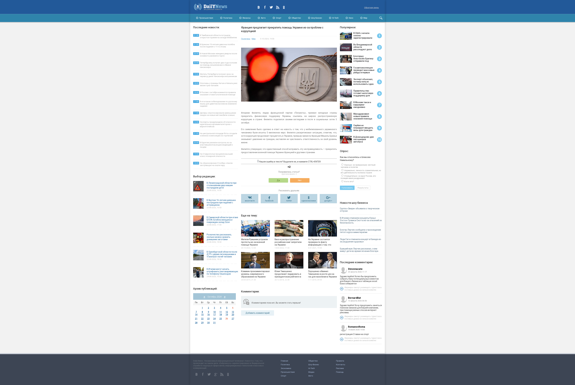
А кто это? (349, 181)
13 (233, 312)
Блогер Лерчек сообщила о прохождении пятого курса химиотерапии (360, 231)
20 (233, 314)
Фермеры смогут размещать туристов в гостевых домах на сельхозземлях (363, 288)
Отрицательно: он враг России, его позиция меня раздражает (358, 177)
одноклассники (309, 201)
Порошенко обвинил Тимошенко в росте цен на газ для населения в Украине (322, 274)
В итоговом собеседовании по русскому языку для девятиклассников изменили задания (215, 103)
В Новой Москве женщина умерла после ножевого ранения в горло (215, 54)
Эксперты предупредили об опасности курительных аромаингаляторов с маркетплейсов (215, 124)
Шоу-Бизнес (316, 18)
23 (208, 318)
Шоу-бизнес (313, 364)
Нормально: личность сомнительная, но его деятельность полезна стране (361, 171)
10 (214, 312)
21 (196, 318)
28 (196, 322)
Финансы (246, 18)
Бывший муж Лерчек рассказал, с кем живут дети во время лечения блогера (359, 249)
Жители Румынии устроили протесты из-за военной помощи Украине (254, 242)
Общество (296, 18)
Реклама (340, 368)
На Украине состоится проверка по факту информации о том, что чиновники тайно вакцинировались (319, 244)
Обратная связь (371, 7)
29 (202, 322)
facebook (269, 201)
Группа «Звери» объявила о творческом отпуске (359, 209)
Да (278, 180)
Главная (284, 361)
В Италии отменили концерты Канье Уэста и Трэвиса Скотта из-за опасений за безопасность (361, 220)
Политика (227, 18)
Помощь (340, 372)
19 (227, 314)
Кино (351, 18)
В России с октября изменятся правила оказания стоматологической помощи (215, 93)
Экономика (286, 368)
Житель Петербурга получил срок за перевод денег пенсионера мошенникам (215, 75)
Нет (300, 180)
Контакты (340, 364)
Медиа (311, 372)
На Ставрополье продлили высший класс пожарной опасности (213, 155)
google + (328, 201)
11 (220, 312)
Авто (263, 18)
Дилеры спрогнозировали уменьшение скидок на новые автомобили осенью (215, 114)
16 (208, 314)
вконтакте (250, 201)
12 (227, 312)
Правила (340, 361)
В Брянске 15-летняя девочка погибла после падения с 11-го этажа (214, 45)
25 (220, 318)
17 (214, 314)
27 (233, 318)
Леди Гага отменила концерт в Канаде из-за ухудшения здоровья (361, 240)
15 (202, 314)
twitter (289, 201)
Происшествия (206, 18)
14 (196, 314)
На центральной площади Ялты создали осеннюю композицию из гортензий (215, 134)
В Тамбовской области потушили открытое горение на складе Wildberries (215, 36)
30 (208, 322)
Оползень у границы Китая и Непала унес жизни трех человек (215, 84)
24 (214, 318)
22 (202, 318)
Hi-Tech (335, 18)
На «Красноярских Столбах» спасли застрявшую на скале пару (213, 164)
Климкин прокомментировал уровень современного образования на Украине (255, 274)
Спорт (278, 18)
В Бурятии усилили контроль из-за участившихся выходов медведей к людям (213, 144)
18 (220, 314)
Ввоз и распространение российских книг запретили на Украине (288, 242)
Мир (365, 18)
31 (214, 322)
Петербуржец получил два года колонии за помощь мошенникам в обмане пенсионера (215, 65)
